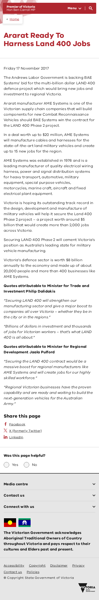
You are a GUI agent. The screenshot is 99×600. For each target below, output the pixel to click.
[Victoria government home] (86, 588)
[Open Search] (90, 8)
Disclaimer (59, 565)
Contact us (13, 572)
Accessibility (14, 565)
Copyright (37, 565)
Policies (33, 572)
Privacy (78, 565)
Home (14, 19)
